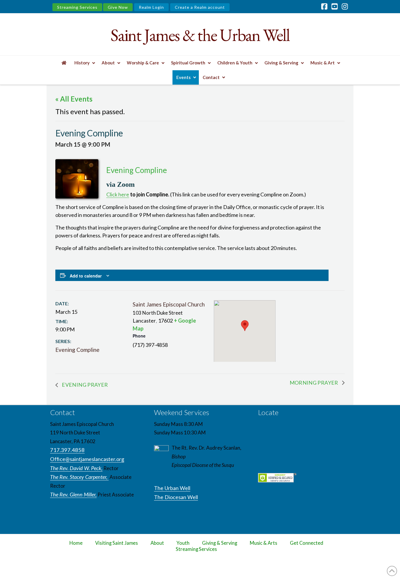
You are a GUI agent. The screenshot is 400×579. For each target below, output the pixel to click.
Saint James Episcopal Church (169, 304)
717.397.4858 (67, 450)
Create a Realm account (200, 7)
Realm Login (151, 7)
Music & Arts (264, 543)
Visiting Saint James (116, 543)
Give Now (118, 7)
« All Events (74, 99)
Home (76, 543)
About (157, 543)
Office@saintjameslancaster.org (87, 459)
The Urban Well (172, 488)
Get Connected (306, 543)
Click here (117, 194)
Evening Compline (77, 349)
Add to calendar (86, 276)
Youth (183, 543)
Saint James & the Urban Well (199, 35)
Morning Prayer (314, 382)
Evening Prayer (84, 384)
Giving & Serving (219, 543)
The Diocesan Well (176, 497)
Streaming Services (77, 7)
